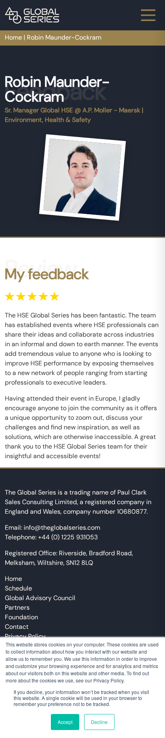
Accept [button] (65, 721)
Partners (17, 607)
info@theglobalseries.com (62, 527)
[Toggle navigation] (148, 15)
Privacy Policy (25, 636)
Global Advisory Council (40, 598)
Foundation (21, 617)
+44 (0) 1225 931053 (68, 537)
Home (13, 37)
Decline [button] (99, 721)
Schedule (18, 588)
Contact (16, 626)
